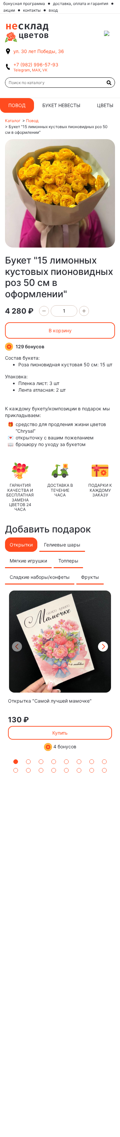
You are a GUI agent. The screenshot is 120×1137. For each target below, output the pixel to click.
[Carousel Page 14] (79, 770)
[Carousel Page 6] (79, 761)
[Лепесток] (109, 33)
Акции (9, 10)
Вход (53, 10)
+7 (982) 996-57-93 (35, 64)
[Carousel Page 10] (28, 770)
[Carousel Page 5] (66, 761)
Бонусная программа (24, 3)
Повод (17, 105)
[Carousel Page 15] (91, 770)
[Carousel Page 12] (53, 770)
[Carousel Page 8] (104, 761)
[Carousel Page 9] (15, 770)
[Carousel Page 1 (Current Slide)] (15, 761)
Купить (60, 733)
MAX (36, 70)
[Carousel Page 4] (53, 761)
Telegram (21, 70)
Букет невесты (61, 105)
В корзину (60, 330)
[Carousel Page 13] (66, 770)
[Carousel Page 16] (104, 770)
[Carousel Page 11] (41, 770)
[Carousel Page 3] (41, 761)
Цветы (105, 105)
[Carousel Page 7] (91, 761)
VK (44, 70)
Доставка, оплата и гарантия (80, 3)
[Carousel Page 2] (28, 761)
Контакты (32, 10)
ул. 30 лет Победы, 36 (38, 51)
